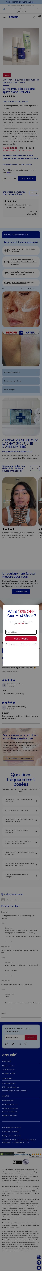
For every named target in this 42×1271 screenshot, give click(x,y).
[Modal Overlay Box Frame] (21, 635)
